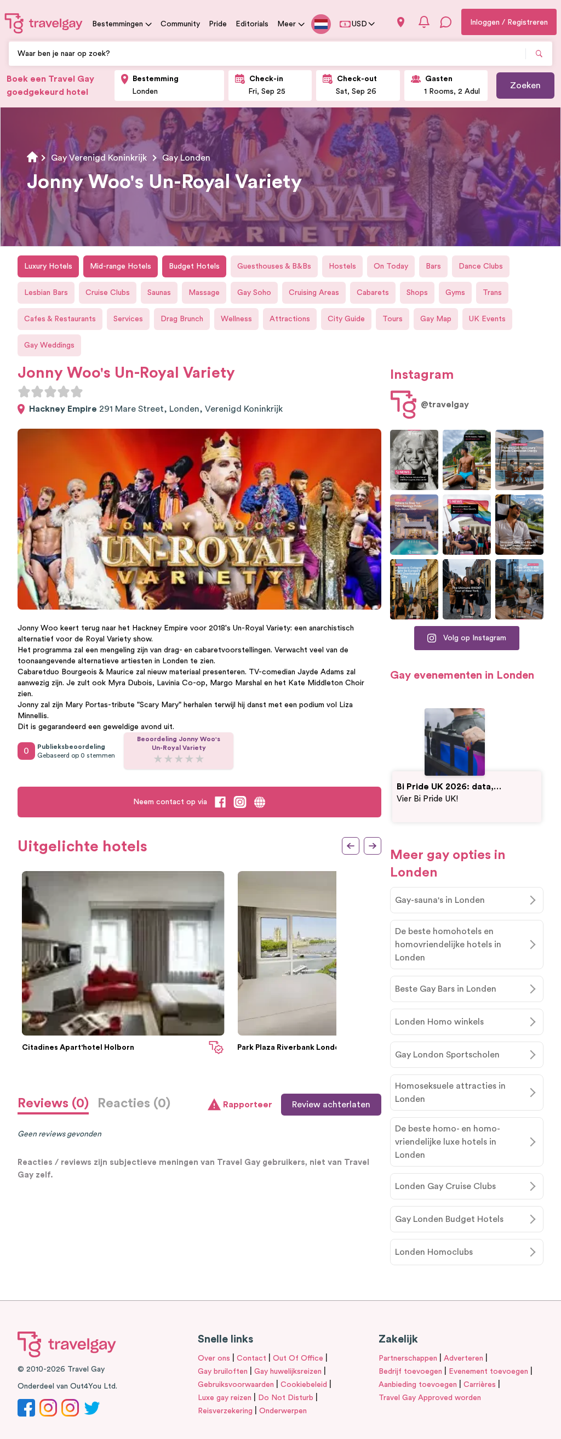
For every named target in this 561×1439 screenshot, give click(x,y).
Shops (417, 293)
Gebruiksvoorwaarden (236, 1385)
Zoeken (525, 85)
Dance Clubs (481, 266)
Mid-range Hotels (120, 266)
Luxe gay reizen (224, 1398)
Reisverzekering (225, 1411)
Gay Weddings (49, 345)
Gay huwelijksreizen (288, 1371)
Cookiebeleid (303, 1385)
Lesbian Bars (46, 293)
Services (128, 319)
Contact (251, 1358)
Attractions (290, 319)
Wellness (236, 319)
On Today (391, 266)
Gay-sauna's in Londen (440, 900)
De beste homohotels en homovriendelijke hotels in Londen (448, 944)
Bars (433, 266)
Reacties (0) (134, 1103)
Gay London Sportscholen (447, 1054)
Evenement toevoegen (488, 1371)
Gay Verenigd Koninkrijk (99, 157)
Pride (218, 24)
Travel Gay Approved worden (430, 1398)
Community (180, 24)
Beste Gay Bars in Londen (445, 989)
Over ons (214, 1358)
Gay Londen (186, 157)
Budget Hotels (194, 266)
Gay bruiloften (223, 1371)
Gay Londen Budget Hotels (449, 1219)
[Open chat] (446, 22)
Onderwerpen (283, 1411)
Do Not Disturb (285, 1398)
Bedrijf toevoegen (410, 1371)
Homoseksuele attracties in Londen (450, 1093)
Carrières (479, 1385)
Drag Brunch (182, 319)
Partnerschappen (408, 1358)
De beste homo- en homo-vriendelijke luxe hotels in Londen (447, 1141)
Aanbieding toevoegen (418, 1385)
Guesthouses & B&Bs (274, 266)
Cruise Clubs (107, 293)
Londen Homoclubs (434, 1252)
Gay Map (435, 319)
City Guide (346, 319)
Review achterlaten (331, 1104)
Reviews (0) (53, 1103)
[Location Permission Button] (400, 22)
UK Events (487, 319)
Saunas (159, 293)
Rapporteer (247, 1104)
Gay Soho (254, 293)
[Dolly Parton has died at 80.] (414, 460)
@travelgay (445, 404)
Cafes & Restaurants (60, 319)
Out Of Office (298, 1358)
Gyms (455, 293)
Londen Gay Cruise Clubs (445, 1186)
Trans (492, 293)
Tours (392, 319)
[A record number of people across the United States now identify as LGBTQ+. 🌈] (467, 524)
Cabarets (373, 293)
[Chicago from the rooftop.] (519, 589)
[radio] (24, 391)
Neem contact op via (170, 802)
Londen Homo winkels (439, 1021)
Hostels (342, 266)
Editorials (252, 24)
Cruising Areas (314, 293)
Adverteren (463, 1358)
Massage (204, 293)
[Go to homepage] (43, 23)
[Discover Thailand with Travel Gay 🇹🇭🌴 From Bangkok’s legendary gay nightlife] (467, 460)
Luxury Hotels (48, 266)
